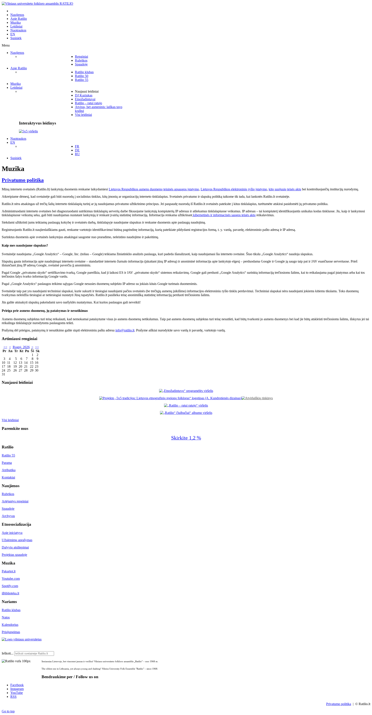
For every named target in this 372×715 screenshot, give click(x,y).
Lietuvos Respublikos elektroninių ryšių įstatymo (234, 189)
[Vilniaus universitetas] (22, 639)
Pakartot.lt (9, 571)
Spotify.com (10, 586)
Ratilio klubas (11, 610)
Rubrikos (8, 494)
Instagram (17, 689)
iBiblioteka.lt (10, 593)
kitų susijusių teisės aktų (285, 189)
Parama (7, 463)
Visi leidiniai (10, 420)
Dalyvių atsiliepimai (15, 547)
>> (37, 347)
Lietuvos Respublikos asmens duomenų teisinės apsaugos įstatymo (154, 189)
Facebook (17, 685)
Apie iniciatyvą (12, 533)
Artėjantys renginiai (15, 501)
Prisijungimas (11, 632)
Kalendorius (10, 624)
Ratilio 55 (8, 455)
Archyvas (8, 516)
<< (5, 347)
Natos (6, 617)
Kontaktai (8, 477)
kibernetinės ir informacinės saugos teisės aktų (224, 215)
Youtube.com (11, 578)
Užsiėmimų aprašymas (17, 540)
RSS (13, 696)
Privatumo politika (23, 180)
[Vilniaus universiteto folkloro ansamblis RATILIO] (37, 3)
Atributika (9, 470)
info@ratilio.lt (124, 330)
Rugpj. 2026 (21, 347)
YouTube (16, 693)
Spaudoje (8, 508)
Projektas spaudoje (14, 554)
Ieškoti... (7, 653)
